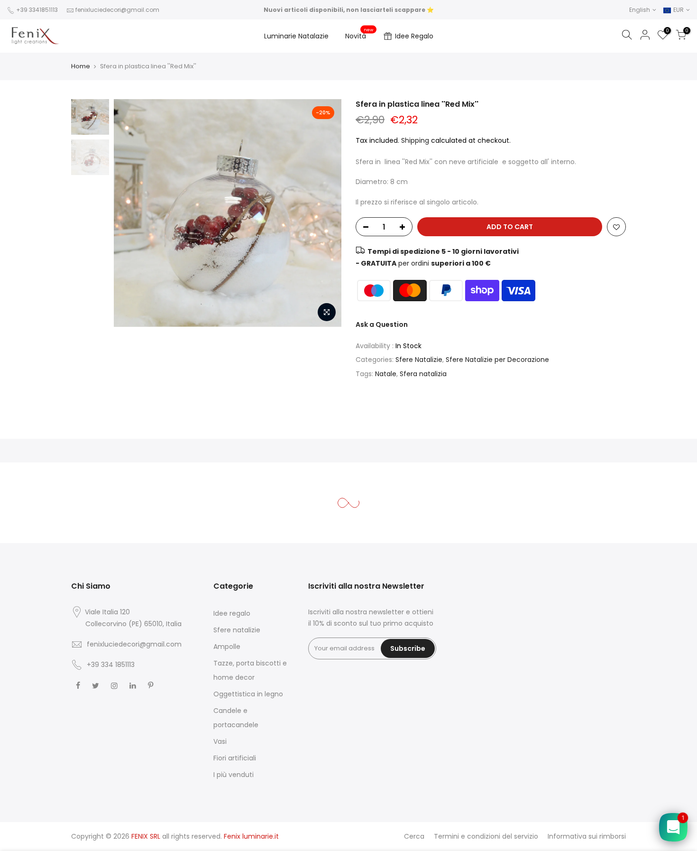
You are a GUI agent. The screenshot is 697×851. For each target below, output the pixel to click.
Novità (359, 34)
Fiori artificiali (234, 758)
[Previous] (130, 213)
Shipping (415, 140)
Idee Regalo (414, 36)
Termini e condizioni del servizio (486, 836)
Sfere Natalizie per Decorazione (497, 359)
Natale (385, 374)
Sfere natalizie (236, 630)
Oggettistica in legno (248, 694)
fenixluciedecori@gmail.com (117, 10)
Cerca (414, 836)
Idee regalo (231, 613)
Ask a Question (382, 324)
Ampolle (226, 646)
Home (80, 66)
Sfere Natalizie (418, 359)
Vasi (220, 741)
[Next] (324, 213)
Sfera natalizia (423, 374)
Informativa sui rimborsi (587, 836)
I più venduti (233, 774)
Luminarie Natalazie (296, 36)
